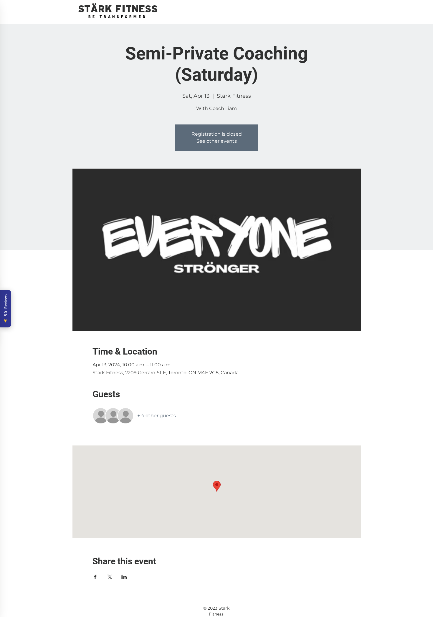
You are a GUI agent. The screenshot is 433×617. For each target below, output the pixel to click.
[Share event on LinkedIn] (124, 577)
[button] (117, 9)
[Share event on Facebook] (95, 577)
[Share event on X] (110, 577)
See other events (216, 141)
